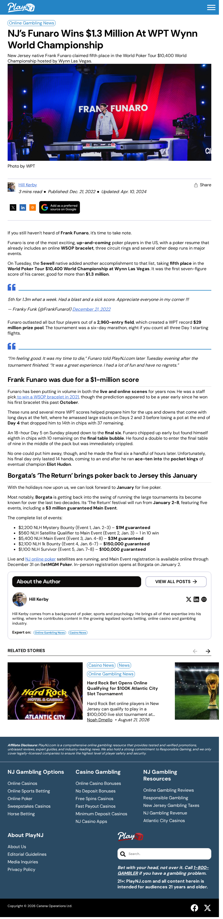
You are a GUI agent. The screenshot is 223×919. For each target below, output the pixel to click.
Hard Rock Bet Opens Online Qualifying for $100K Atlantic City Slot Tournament (122, 688)
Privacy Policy (21, 869)
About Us (17, 846)
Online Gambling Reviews (168, 790)
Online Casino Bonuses (98, 783)
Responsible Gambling (165, 798)
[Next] (208, 651)
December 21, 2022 (91, 309)
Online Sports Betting (29, 791)
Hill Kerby (27, 185)
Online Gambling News (31, 23)
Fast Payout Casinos (96, 806)
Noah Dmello (99, 720)
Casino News (78, 632)
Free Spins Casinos (94, 798)
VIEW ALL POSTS (173, 581)
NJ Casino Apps (91, 821)
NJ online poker (40, 559)
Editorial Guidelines (27, 854)
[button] (211, 7)
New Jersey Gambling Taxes (171, 805)
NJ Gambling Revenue (165, 813)
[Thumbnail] (45, 691)
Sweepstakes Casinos (29, 806)
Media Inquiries (23, 862)
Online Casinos (22, 783)
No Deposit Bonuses (96, 791)
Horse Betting (21, 814)
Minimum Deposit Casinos (101, 814)
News (124, 665)
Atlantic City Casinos (164, 820)
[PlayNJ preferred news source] (59, 207)
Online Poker (20, 798)
